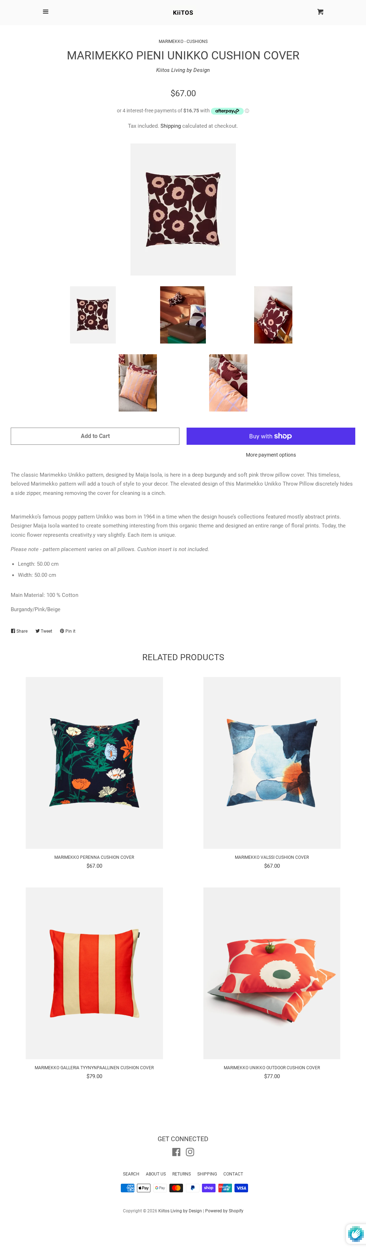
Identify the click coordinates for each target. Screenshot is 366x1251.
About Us (156, 1174)
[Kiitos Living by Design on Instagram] (190, 1153)
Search (131, 1174)
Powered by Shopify (224, 1210)
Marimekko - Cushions (183, 41)
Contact (233, 1174)
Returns (181, 1174)
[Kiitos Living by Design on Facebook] (176, 1153)
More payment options (271, 455)
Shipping (170, 126)
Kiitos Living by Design (183, 70)
